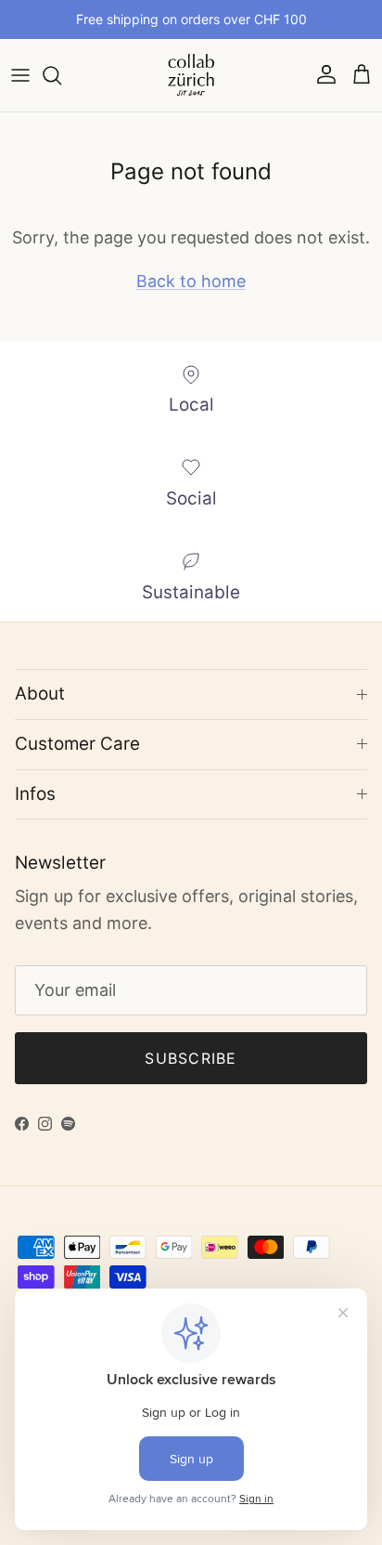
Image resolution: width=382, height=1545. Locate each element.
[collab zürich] (191, 75)
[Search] (61, 75)
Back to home (191, 281)
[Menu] (20, 75)
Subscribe (191, 1058)
